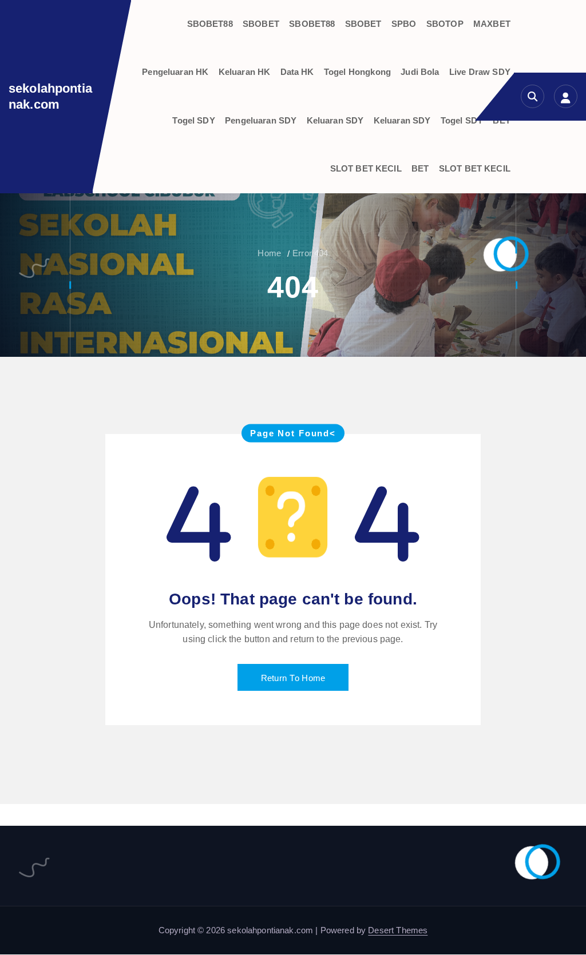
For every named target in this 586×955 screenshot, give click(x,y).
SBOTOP (445, 24)
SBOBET (261, 24)
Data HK (297, 72)
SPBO (404, 24)
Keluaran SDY (335, 120)
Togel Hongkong (357, 72)
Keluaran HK (245, 72)
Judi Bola (420, 72)
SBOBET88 (210, 24)
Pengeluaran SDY (260, 120)
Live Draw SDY (479, 72)
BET (420, 168)
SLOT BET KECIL (366, 168)
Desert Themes (397, 930)
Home (269, 253)
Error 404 (310, 253)
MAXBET (491, 24)
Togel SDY (193, 120)
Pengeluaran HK (175, 72)
